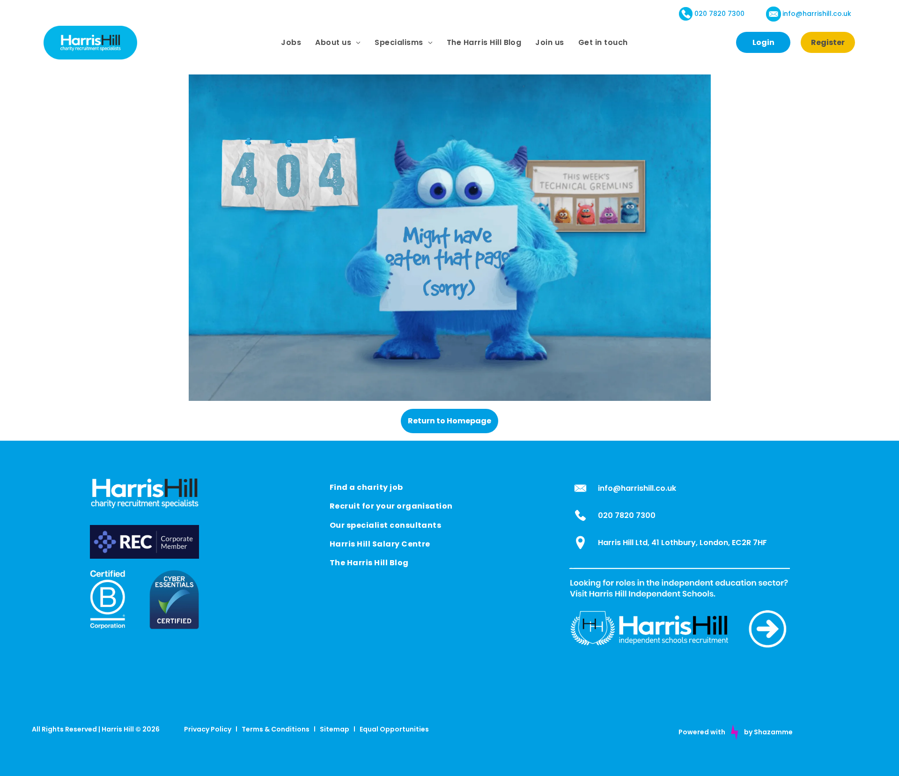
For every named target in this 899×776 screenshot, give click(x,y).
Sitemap (334, 729)
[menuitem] (291, 42)
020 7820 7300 (719, 13)
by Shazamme (768, 732)
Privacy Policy (207, 729)
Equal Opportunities (394, 729)
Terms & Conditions (275, 729)
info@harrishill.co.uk (816, 13)
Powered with (701, 732)
